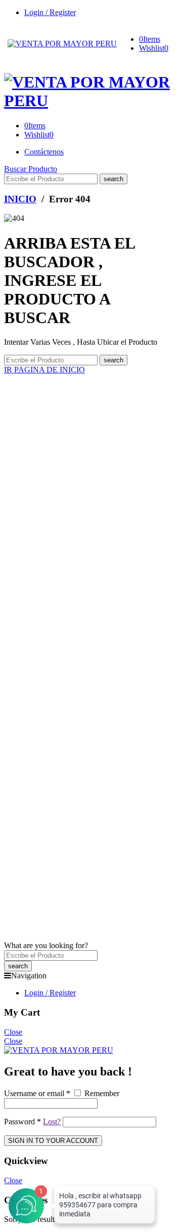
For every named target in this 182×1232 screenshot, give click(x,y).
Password (22, 1121)
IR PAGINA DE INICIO (44, 369)
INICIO (20, 199)
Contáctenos (44, 151)
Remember (100, 1093)
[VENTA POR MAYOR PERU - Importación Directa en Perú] (62, 43)
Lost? (52, 1121)
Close (13, 1032)
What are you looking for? (46, 945)
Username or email (37, 1093)
